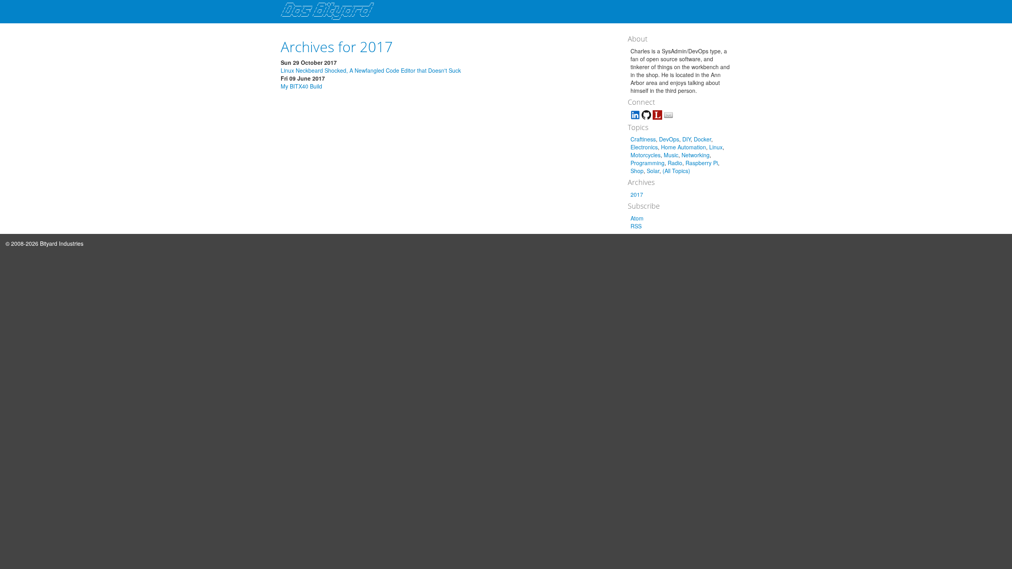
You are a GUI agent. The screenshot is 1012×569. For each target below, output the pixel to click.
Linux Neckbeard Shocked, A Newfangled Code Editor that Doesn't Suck (371, 70)
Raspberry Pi (701, 163)
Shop (637, 171)
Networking (696, 155)
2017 (637, 194)
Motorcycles (646, 155)
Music (671, 155)
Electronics (644, 147)
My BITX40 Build (301, 86)
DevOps (669, 139)
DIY (686, 139)
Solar (653, 171)
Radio (675, 163)
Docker (702, 139)
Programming (648, 163)
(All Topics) (676, 171)
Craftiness (643, 139)
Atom (637, 218)
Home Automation (683, 147)
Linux (716, 147)
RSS (636, 226)
